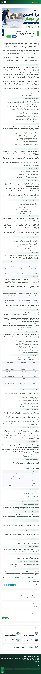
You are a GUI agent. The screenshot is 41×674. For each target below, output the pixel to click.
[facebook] (39, 662)
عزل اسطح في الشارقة (32, 494)
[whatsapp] (2, 671)
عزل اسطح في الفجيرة (32, 496)
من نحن (33, 668)
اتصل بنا (20, 668)
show (30, 581)
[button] (2, 2)
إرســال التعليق (5, 618)
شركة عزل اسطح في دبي (32, 491)
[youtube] (36, 662)
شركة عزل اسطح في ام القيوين (31, 493)
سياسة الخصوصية (7, 668)
